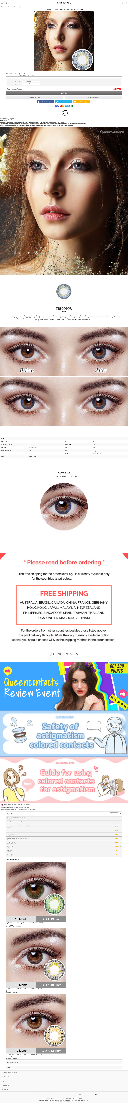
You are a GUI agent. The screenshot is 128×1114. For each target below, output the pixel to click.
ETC (2, 7)
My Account (6, 1081)
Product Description (13, 927)
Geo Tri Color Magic (17, 7)
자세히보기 (64, 818)
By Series (7, 7)
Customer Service (7, 1077)
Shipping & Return (12, 1062)
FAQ (8, 1067)
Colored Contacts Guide (9, 1072)
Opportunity (6, 1085)
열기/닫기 (120, 813)
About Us (5, 1089)
